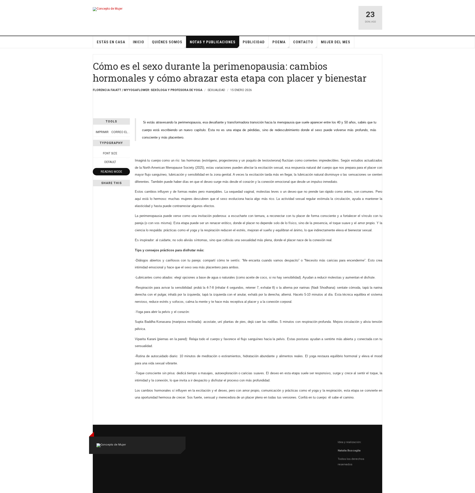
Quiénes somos (167, 42)
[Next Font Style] (127, 162)
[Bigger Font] (127, 153)
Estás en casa (111, 42)
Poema (278, 42)
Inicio (138, 42)
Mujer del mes (335, 42)
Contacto (303, 42)
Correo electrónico (127, 132)
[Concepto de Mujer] (107, 9)
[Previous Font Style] (95, 162)
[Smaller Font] (95, 153)
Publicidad (254, 42)
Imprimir (102, 132)
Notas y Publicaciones (213, 42)
